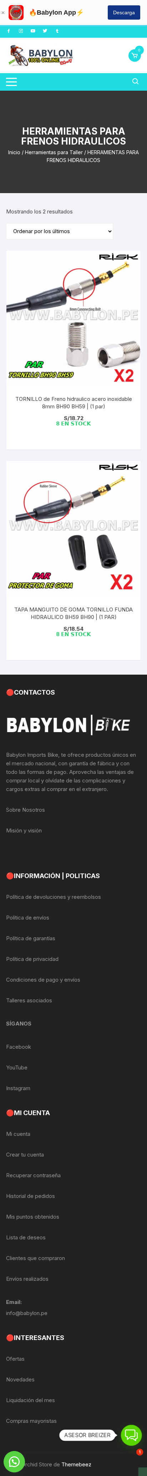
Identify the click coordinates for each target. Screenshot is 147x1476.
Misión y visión (24, 830)
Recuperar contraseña (33, 1175)
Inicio (14, 152)
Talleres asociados (29, 1000)
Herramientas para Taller (54, 152)
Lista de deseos (26, 1237)
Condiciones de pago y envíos (43, 979)
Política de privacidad (32, 959)
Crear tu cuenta (25, 1154)
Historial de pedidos (30, 1196)
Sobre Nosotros (25, 809)
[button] (14, 1461)
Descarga (124, 12)
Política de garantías (30, 938)
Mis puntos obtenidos (32, 1216)
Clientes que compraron (35, 1258)
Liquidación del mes (30, 1400)
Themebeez (76, 1464)
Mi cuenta (18, 1133)
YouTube (16, 1067)
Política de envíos (27, 917)
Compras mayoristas (31, 1420)
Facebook (18, 1046)
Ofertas (15, 1358)
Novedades (20, 1379)
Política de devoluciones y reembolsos (53, 896)
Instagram (18, 1088)
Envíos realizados (27, 1278)
